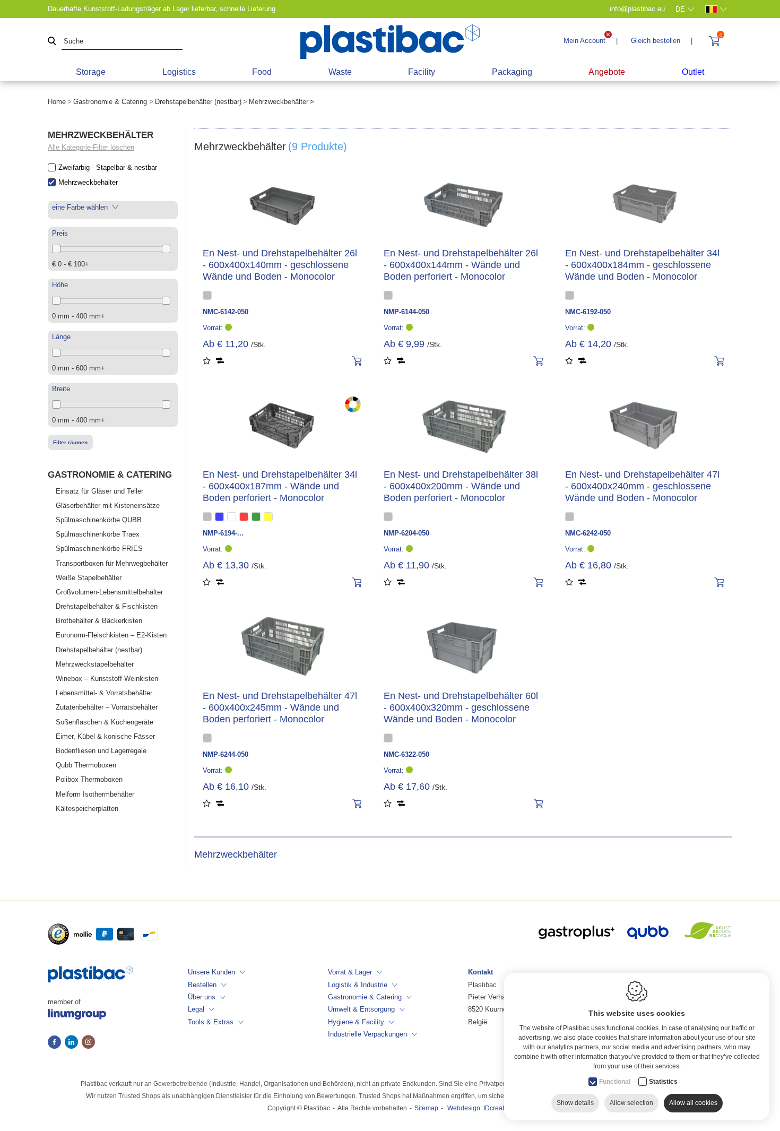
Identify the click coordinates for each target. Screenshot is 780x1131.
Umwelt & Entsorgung (361, 1009)
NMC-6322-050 (406, 754)
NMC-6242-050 (588, 533)
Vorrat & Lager (350, 972)
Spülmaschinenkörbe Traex (98, 534)
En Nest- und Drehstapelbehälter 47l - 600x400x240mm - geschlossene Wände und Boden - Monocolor (642, 486)
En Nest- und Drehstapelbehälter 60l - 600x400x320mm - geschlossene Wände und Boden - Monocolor (461, 707)
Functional (614, 1081)
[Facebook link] (56, 1042)
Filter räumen (70, 442)
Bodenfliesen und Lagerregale (101, 751)
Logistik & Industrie (357, 985)
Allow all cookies (693, 1103)
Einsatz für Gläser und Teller (99, 491)
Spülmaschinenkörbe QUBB (99, 520)
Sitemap (426, 1108)
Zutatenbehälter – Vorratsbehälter (107, 707)
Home (57, 102)
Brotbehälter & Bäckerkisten (99, 621)
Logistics (179, 71)
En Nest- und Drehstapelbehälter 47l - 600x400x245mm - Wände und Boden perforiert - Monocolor (280, 707)
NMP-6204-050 (406, 533)
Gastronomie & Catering (110, 102)
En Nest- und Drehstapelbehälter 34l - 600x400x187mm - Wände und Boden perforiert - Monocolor (280, 486)
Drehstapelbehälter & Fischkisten (107, 606)
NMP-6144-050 (406, 312)
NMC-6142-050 (225, 312)
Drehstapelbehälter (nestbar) (198, 102)
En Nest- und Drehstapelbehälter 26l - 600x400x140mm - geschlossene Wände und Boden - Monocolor (280, 265)
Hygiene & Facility (356, 1022)
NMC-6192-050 (588, 312)
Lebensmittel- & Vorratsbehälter (104, 693)
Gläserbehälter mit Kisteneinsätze (108, 506)
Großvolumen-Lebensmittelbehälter (109, 592)
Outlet (693, 71)
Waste (340, 71)
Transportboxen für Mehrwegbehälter (112, 563)
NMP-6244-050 (225, 754)
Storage (91, 71)
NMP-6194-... (223, 533)
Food (262, 71)
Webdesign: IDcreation (480, 1108)
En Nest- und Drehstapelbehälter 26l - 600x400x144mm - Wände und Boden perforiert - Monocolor (461, 265)
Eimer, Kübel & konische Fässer (105, 736)
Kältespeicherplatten (87, 809)
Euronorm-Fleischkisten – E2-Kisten (111, 635)
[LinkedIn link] (73, 1042)
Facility (421, 71)
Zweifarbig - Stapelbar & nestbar (107, 167)
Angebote (606, 71)
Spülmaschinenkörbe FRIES (99, 548)
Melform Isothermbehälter (95, 794)
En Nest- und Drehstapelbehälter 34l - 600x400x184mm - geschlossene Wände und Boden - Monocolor (642, 265)
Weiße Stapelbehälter (89, 578)
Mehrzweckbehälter (88, 182)
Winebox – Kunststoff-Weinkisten (107, 679)
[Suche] (52, 41)
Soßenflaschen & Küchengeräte (104, 722)
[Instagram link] (88, 1042)
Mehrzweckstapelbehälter (95, 664)
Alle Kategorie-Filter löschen (91, 147)
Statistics (663, 1081)
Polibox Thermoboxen (89, 779)
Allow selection (631, 1103)
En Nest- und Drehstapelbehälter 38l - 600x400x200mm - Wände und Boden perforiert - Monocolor (461, 486)
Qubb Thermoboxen (86, 765)
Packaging (512, 71)
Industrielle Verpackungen (367, 1034)
